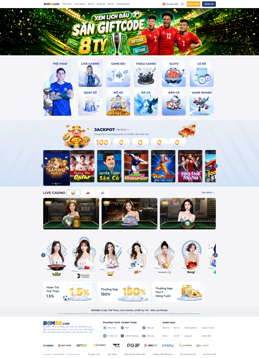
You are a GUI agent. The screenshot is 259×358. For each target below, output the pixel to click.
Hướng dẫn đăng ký (162, 354)
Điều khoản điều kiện (134, 354)
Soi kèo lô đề (209, 354)
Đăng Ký (209, 4)
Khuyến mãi (94, 354)
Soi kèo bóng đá (188, 354)
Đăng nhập (193, 4)
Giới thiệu (112, 354)
